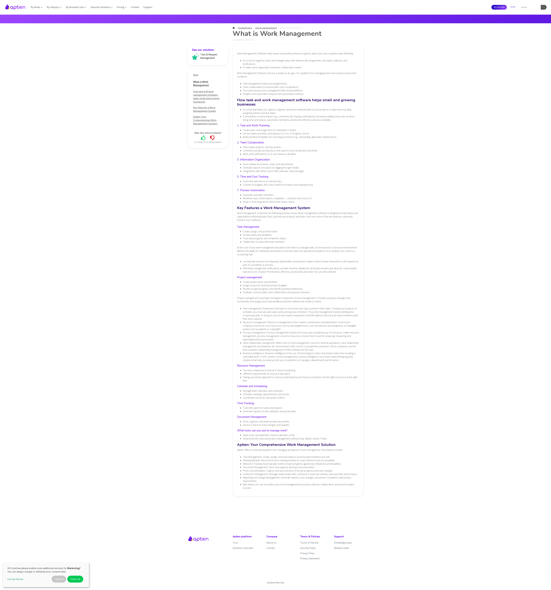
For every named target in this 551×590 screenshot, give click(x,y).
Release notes (341, 548)
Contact (135, 7)
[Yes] (203, 138)
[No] (212, 138)
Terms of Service (309, 542)
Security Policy (308, 548)
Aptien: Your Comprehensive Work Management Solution (205, 120)
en (514, 6)
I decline (59, 579)
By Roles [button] (37, 7)
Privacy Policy (307, 553)
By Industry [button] (54, 7)
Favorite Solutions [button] (102, 7)
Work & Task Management (266, 28)
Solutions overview (243, 548)
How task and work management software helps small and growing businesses (206, 96)
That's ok (75, 579)
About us (271, 542)
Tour (235, 542)
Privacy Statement (310, 558)
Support (147, 7)
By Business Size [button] (76, 7)
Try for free (499, 7)
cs (511, 6)
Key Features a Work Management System (204, 109)
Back (195, 74)
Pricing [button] (122, 7)
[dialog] (46, 575)
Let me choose (15, 579)
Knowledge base (245, 28)
